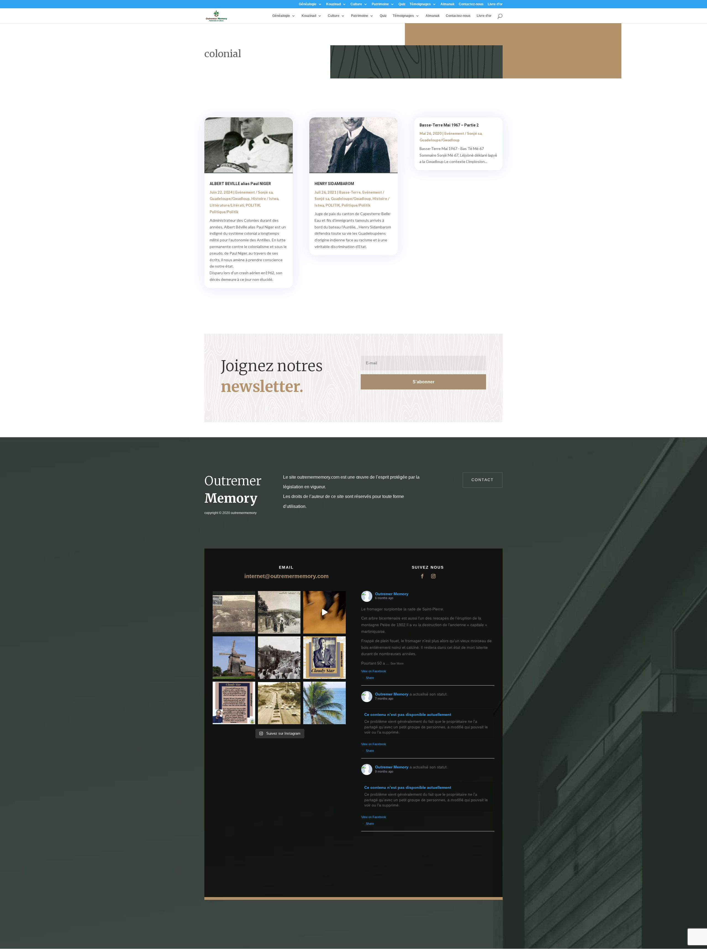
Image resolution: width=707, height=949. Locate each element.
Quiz (402, 4)
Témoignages (420, 4)
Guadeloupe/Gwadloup (230, 198)
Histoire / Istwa (264, 198)
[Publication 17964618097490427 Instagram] (324, 657)
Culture (356, 4)
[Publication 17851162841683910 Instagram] (234, 657)
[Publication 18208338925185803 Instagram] (279, 703)
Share (370, 677)
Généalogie (307, 4)
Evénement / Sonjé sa (254, 192)
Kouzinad (333, 4)
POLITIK (253, 205)
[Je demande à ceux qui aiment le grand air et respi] (324, 703)
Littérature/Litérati (227, 205)
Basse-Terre (350, 192)
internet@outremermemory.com (286, 576)
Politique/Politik (224, 212)
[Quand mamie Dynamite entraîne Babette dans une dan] (324, 612)
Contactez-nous (471, 4)
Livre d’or (495, 4)
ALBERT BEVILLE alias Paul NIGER (240, 183)
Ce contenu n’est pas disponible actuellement (407, 714)
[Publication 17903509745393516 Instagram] (279, 657)
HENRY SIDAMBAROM (334, 183)
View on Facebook (373, 671)
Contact (482, 480)
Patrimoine (380, 4)
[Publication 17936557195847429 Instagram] (234, 703)
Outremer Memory (391, 594)
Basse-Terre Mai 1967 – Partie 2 (449, 125)
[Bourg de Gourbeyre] (234, 612)
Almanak (447, 4)
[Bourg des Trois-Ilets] (279, 612)
